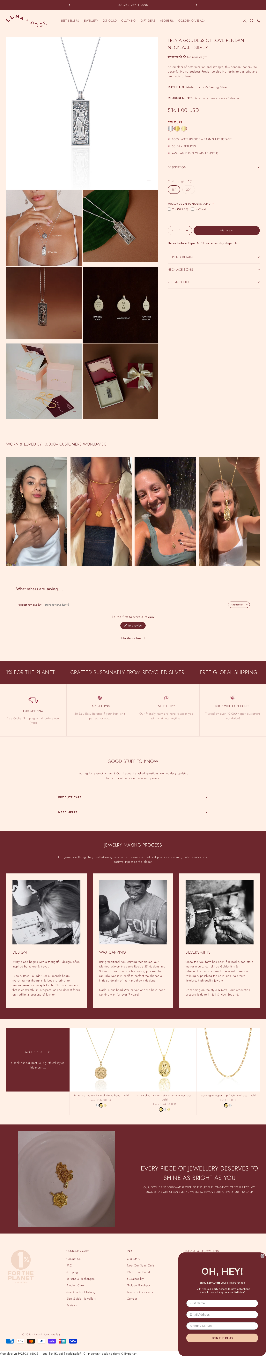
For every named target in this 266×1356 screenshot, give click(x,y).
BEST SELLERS (70, 21)
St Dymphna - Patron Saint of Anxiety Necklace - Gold (164, 1098)
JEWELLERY (91, 21)
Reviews (71, 1305)
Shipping (72, 1272)
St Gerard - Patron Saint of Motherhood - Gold (101, 1096)
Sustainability (135, 1279)
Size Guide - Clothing (80, 1292)
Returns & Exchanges (80, 1279)
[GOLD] (177, 128)
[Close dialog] (262, 1256)
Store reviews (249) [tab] (57, 605)
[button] (177, 57)
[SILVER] (171, 128)
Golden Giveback (138, 1285)
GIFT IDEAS (148, 21)
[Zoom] (149, 180)
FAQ (69, 1265)
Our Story (133, 1259)
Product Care (75, 1285)
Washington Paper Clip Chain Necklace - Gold (228, 1096)
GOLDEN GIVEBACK (191, 21)
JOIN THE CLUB (222, 1338)
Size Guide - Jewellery (81, 1299)
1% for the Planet (138, 1272)
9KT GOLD (110, 21)
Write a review (133, 625)
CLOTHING (128, 21)
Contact (132, 1299)
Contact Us (73, 1259)
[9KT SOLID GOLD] (184, 128)
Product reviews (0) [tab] (30, 605)
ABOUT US (167, 21)
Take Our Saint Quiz (140, 1265)
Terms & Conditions (140, 1292)
